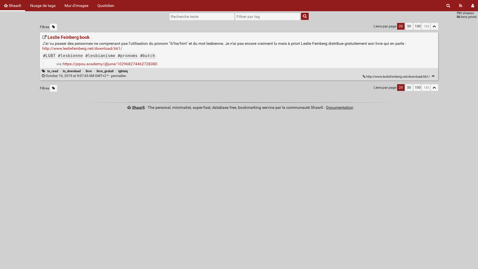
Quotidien (105, 5)
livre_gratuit (105, 71)
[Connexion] (472, 5)
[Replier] (433, 76)
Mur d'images (76, 5)
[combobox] (267, 16)
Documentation (339, 107)
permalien (86, 76)
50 (409, 26)
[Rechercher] (448, 5)
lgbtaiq (123, 71)
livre (89, 71)
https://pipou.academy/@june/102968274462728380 (109, 64)
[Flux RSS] (460, 5)
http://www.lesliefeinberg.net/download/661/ (82, 48)
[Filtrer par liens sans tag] (53, 27)
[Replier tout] (434, 26)
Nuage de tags (43, 5)
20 (401, 26)
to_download (72, 71)
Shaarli (14, 5)
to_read (52, 71)
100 (418, 26)
